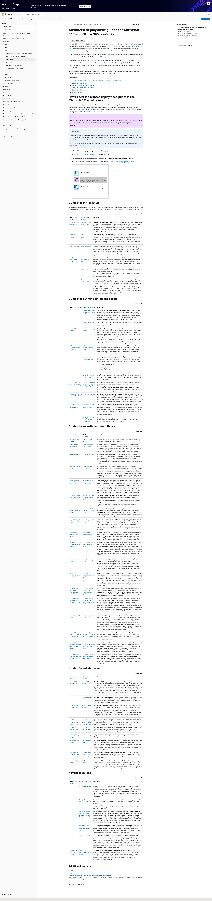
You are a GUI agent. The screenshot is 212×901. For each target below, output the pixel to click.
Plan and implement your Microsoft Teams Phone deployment (74, 721)
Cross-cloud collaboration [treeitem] (12, 80)
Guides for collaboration (79, 90)
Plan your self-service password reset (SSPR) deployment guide (75, 384)
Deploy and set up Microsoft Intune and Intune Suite (75, 481)
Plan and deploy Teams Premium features (73, 729)
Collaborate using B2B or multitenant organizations (75, 405)
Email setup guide (74, 246)
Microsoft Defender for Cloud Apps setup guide (75, 615)
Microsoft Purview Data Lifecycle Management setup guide (74, 601)
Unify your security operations (74, 467)
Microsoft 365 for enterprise (91, 24)
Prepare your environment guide (73, 235)
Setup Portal (77, 307)
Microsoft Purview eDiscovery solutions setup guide (75, 656)
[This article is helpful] (191, 46)
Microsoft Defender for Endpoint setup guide (74, 497)
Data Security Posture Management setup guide (75, 544)
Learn (70, 24)
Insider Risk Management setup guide (74, 575)
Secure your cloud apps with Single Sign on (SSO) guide (89, 375)
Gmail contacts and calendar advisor (73, 259)
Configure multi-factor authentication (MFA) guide (89, 312)
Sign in (208, 14)
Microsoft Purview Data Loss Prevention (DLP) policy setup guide (75, 645)
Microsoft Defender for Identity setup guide (74, 520)
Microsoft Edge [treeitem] (7, 111)
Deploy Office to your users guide (85, 787)
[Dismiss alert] (208, 3)
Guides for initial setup (79, 83)
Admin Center (91, 307)
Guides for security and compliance (83, 88)
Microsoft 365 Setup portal (100, 57)
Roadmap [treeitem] (7, 47)
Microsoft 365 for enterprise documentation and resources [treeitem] (16, 34)
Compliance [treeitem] (6, 89)
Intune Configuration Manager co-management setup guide (85, 827)
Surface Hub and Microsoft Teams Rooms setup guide (74, 754)
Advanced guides (77, 92)
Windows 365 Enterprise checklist (73, 852)
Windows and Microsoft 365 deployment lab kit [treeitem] (16, 120)
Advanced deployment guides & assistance (116, 105)
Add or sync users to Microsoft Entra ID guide (75, 347)
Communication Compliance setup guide (74, 559)
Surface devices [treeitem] (7, 105)
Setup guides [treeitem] (9, 59)
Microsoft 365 (78, 24)
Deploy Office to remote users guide (84, 800)
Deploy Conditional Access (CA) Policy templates (88, 419)
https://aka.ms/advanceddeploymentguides (119, 162)
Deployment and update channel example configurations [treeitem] (19, 114)
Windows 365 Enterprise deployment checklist (85, 852)
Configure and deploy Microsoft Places (74, 735)
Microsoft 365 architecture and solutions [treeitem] (14, 126)
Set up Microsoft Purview (74, 440)
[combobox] (18, 26)
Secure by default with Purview (74, 445)
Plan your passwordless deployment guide (88, 357)
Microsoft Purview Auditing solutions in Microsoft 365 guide (75, 634)
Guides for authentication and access (83, 85)
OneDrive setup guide (73, 761)
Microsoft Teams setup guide (74, 706)
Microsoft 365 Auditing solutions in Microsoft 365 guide (89, 634)
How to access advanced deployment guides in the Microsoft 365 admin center (96, 81)
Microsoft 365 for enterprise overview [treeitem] (13, 38)
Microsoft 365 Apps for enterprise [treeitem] (12, 101)
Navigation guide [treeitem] (8, 134)
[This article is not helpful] (193, 46)
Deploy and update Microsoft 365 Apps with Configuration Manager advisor (84, 814)
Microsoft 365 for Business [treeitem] (10, 137)
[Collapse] (35, 23)
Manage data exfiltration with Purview (73, 534)
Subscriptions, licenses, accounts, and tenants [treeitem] (19, 53)
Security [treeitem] (5, 92)
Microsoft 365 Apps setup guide (74, 682)
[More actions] (141, 24)
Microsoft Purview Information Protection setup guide (74, 591)
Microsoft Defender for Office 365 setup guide (74, 510)
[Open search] (203, 14)
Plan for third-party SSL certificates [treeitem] (15, 56)
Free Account (205, 19)
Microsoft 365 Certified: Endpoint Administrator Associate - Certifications (90, 875)
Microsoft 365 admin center (84, 154)
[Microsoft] (3, 14)
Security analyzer (74, 454)
